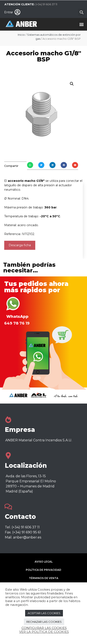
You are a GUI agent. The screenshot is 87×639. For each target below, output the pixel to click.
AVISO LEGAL (44, 561)
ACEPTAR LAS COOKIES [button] (44, 613)
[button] (81, 12)
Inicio (21, 34)
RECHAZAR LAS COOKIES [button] (44, 621)
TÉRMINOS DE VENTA (43, 578)
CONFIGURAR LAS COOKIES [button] (44, 628)
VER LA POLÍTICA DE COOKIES (44, 632)
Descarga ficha (20, 245)
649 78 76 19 (17, 323)
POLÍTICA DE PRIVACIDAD (43, 569)
